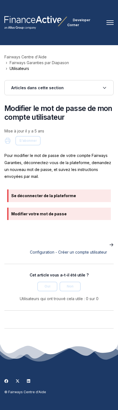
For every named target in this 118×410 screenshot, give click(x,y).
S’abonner (28, 141)
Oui (47, 286)
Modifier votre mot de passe (39, 213)
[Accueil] (35, 22)
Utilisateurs (19, 68)
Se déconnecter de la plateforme (43, 195)
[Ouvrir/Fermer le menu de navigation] (110, 22)
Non (70, 286)
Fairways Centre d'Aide (25, 57)
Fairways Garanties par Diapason (39, 62)
